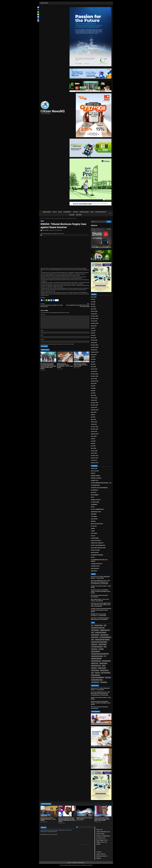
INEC (105, 646)
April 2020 (93, 445)
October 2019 (94, 460)
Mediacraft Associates (96, 658)
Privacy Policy (81, 862)
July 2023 (93, 385)
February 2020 (94, 450)
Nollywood (93, 668)
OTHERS (43, 360)
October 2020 (94, 431)
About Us (69, 862)
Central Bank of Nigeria (100, 632)
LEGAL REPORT (94, 518)
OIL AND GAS (94, 526)
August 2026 (93, 297)
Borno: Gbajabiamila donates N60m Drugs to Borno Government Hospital (77, 305)
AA (92, 625)
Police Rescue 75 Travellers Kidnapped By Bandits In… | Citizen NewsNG (49, 811)
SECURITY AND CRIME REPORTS (98, 545)
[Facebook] (38, 7)
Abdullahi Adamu (98, 625)
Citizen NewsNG (53, 111)
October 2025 (94, 320)
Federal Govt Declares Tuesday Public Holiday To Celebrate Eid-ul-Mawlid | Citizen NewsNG (100, 591)
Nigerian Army (94, 663)
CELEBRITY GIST (94, 480)
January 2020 (94, 453)
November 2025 (94, 318)
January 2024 (94, 371)
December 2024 (94, 345)
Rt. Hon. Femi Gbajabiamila (97, 677)
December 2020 (94, 426)
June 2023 (93, 388)
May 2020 (93, 443)
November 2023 (94, 376)
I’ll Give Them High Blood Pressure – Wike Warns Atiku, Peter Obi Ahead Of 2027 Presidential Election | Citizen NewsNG (100, 582)
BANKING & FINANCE (47, 211)
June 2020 (93, 441)
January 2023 (94, 400)
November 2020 (94, 429)
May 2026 (93, 304)
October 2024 (94, 349)
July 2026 (93, 299)
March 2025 (93, 337)
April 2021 (93, 417)
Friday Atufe (94, 644)
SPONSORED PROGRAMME (97, 555)
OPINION (93, 528)
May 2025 (93, 333)
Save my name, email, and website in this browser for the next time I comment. (58, 344)
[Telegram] (38, 17)
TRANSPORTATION (95, 566)
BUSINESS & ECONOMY (84, 211)
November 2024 (94, 347)
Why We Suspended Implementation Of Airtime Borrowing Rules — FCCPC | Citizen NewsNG (65, 357)
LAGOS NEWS (71, 214)
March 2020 (93, 448)
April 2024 (93, 364)
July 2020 (93, 438)
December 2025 (94, 316)
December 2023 (94, 373)
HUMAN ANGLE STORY (96, 511)
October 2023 (94, 378)
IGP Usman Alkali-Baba (96, 646)
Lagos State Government (97, 656)
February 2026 (94, 311)
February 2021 (94, 421)
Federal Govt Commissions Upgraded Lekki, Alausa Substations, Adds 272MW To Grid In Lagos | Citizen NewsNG (101, 605)
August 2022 (93, 412)
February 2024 (94, 369)
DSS (92, 639)
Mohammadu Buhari (96, 661)
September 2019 (94, 462)
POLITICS (55, 211)
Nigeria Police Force (96, 665)
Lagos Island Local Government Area (99, 653)
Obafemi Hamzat (102, 668)
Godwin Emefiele (102, 644)
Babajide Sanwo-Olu (104, 630)
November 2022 (94, 405)
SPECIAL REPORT (95, 552)
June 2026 (93, 301)
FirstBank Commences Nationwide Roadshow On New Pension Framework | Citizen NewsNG (101, 610)
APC (105, 625)
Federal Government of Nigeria (102, 639)
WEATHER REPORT (95, 568)
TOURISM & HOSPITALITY (96, 563)
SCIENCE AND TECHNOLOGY (97, 542)
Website (42, 339)
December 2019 (94, 455)
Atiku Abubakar (95, 630)
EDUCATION (75, 211)
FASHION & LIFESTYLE (96, 499)
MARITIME (93, 521)
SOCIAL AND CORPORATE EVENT (98, 547)
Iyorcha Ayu (94, 649)
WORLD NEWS (78, 214)
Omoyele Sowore (104, 670)
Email (42, 335)
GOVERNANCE (94, 504)
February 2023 (94, 397)
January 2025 (94, 342)
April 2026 (93, 306)
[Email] (38, 14)
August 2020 (93, 436)
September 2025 (94, 323)
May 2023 (93, 390)
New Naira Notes (106, 661)
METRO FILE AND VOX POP (100, 211)
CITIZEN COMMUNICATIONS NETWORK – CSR (101, 482)
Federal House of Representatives (99, 642)
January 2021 (94, 424)
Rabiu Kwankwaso (95, 675)
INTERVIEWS (93, 514)
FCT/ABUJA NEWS (95, 502)
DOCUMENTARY (94, 490)
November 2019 (94, 457)
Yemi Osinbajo (103, 682)
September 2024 (94, 352)
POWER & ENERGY (95, 538)
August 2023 (93, 383)
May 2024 (93, 361)
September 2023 (94, 381)
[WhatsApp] (38, 12)
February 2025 (94, 340)
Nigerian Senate (103, 663)
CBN (92, 632)
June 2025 (93, 330)
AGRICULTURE (94, 468)
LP (105, 656)
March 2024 (93, 366)
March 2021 (93, 419)
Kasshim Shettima (95, 651)
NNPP (103, 665)
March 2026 (93, 309)
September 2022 (94, 409)
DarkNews (84, 865)
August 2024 (93, 354)
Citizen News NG (104, 634)
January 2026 (94, 313)
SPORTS (60, 211)
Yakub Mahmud (95, 682)
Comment (43, 314)
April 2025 (93, 335)
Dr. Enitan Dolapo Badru (105, 637)
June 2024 (93, 359)
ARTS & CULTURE (95, 470)
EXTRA (92, 497)
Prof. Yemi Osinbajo (105, 672)
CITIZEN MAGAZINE (95, 485)
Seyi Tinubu (108, 677)
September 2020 (94, 433)
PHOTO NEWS (94, 533)
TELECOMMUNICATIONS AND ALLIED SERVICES (99, 560)
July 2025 (93, 328)
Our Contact (74, 862)
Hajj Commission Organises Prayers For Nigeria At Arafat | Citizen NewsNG (81, 357)
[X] (38, 10)
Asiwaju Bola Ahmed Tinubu (97, 627)
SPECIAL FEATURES (95, 550)
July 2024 (93, 357)
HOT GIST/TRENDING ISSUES (97, 509)
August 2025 (93, 325)
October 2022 (94, 407)
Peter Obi (97, 672)
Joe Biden (101, 649)
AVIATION (93, 473)
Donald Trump (94, 637)
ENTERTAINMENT (66, 211)
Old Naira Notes (95, 670)
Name (42, 330)
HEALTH (92, 211)
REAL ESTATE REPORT (96, 540)
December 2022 (94, 402)
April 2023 (93, 393)
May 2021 (93, 414)
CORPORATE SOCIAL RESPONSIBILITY (99, 487)
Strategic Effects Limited (96, 679)
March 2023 (93, 395)
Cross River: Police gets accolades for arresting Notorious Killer (52, 305)
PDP (92, 672)
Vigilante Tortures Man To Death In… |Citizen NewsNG (85, 811)
